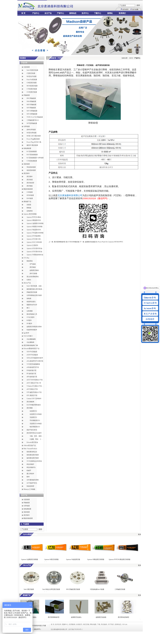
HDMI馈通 (30, 195)
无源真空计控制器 (36, 423)
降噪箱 (29, 208)
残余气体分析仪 (32, 430)
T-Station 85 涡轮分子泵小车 (35, 386)
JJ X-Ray (26, 258)
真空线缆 (30, 180)
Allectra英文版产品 (30, 445)
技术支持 (58, 624)
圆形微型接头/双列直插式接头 (35, 289)
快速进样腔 (30, 486)
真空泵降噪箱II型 (53, 617)
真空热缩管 (30, 183)
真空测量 (30, 408)
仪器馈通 (27, 67)
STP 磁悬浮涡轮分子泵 (34, 392)
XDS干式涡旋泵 (32, 352)
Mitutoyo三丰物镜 (29, 489)
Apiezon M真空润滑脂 (51, 559)
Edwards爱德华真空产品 (31, 348)
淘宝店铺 (86, 624)
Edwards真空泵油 (32, 442)
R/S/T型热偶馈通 (32, 154)
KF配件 (29, 320)
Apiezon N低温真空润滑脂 (35, 230)
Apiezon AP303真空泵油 (34, 251)
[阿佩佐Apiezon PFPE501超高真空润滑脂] (127, 555)
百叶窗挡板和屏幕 (33, 480)
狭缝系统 (30, 261)
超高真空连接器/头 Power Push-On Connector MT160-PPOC (104, 242)
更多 (139, 534)
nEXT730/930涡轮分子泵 (35, 380)
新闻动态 (72, 13)
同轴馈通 (27, 95)
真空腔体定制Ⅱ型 (123, 617)
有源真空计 (33, 411)
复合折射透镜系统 (33, 276)
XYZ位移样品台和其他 (34, 461)
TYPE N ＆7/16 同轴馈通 (35, 117)
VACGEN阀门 (28, 336)
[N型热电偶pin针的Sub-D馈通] (101, 585)
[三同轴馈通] (125, 585)
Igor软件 (26, 333)
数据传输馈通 (28, 189)
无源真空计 (33, 417)
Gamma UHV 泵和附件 (34, 398)
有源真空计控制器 (36, 414)
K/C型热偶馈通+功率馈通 (35, 158)
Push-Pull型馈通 (32, 79)
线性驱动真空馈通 (33, 455)
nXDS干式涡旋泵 (32, 355)
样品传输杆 (30, 464)
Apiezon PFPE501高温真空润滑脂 (35, 217)
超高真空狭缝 (34, 270)
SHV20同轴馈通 (32, 114)
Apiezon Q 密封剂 (32, 245)
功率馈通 (27, 126)
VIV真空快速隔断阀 (33, 364)
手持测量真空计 (35, 420)
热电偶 (29, 298)
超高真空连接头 (76, 617)
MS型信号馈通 (31, 76)
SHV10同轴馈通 (32, 111)
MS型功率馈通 (31, 133)
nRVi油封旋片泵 (32, 377)
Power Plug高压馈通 (33, 139)
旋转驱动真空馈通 (33, 458)
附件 (28, 477)
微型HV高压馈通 (32, 145)
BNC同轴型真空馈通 (73, 589)
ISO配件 (29, 323)
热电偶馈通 (27, 148)
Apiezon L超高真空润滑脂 (35, 223)
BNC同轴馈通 (31, 98)
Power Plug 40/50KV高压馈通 (35, 142)
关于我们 (111, 624)
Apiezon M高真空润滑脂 (34, 226)
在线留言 (79, 624)
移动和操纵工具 (32, 314)
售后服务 (104, 624)
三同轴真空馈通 (120, 589)
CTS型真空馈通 (32, 89)
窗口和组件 (30, 473)
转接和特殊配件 (32, 330)
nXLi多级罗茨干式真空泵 (35, 361)
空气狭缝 (33, 264)
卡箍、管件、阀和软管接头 (37, 436)
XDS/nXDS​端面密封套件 (35, 358)
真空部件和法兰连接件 (34, 433)
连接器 (29, 205)
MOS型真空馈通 (32, 86)
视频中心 (65, 624)
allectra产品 (27, 283)
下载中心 (97, 13)
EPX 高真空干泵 (32, 395)
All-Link (124, 624)
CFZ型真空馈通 (32, 92)
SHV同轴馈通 (31, 108)
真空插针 (30, 176)
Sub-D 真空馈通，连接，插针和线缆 (35, 286)
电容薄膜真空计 (35, 427)
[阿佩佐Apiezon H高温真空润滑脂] (103, 555)
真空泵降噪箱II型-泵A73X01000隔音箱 (66, 242)
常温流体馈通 (31, 167)
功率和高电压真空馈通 (34, 295)
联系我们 (122, 13)
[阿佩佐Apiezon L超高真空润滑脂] (31, 555)
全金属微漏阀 (31, 339)
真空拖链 (30, 186)
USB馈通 (30, 192)
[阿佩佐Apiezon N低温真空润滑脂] (79, 555)
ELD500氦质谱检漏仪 (34, 405)
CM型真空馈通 (31, 83)
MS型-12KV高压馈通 (34, 136)
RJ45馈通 (30, 198)
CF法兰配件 (30, 317)
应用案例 (72, 624)
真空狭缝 (33, 267)
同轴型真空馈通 (32, 292)
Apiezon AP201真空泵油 (34, 248)
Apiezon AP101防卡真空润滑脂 (35, 239)
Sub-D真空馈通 (29, 589)
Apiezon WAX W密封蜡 (34, 242)
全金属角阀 (30, 342)
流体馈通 (27, 164)
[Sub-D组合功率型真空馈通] (53, 585)
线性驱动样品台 (32, 452)
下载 (98, 624)
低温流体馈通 (31, 170)
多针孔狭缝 (33, 273)
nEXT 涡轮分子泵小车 (34, 383)
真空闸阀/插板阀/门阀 (31, 345)
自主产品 (48, 13)
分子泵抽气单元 (32, 483)
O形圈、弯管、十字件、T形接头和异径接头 (37, 439)
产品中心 (35, 13)
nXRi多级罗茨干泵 (33, 367)
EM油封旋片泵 (31, 370)
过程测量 (30, 311)
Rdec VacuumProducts (30, 448)
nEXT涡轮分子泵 (32, 389)
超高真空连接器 (101, 617)
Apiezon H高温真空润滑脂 (35, 220)
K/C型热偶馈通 (32, 151)
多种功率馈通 (31, 129)
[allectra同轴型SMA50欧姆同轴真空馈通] (77, 585)
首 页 (23, 13)
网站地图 (93, 624)
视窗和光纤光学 (32, 305)
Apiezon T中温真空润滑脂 (35, 233)
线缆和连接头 (31, 301)
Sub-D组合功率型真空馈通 (51, 589)
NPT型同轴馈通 (32, 123)
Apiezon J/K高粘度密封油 (35, 255)
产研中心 (60, 13)
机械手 (29, 470)
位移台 (29, 280)
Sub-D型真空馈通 (32, 70)
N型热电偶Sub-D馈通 (97, 589)
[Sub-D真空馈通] (31, 585)
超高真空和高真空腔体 (34, 327)
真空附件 (27, 173)
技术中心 (85, 13)
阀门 (28, 308)
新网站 (110, 13)
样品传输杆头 (31, 467)
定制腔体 (30, 211)
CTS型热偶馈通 (32, 161)
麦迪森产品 (27, 201)
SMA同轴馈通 (31, 101)
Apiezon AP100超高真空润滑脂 (35, 236)
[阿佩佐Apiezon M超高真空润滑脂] (55, 555)
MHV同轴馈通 (31, 104)
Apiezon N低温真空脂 (73, 559)
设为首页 (125, 9)
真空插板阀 (30, 402)
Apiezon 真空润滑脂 (30, 214)
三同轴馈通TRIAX (33, 120)
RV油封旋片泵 (31, 373)
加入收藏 (135, 9)
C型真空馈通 (31, 73)
